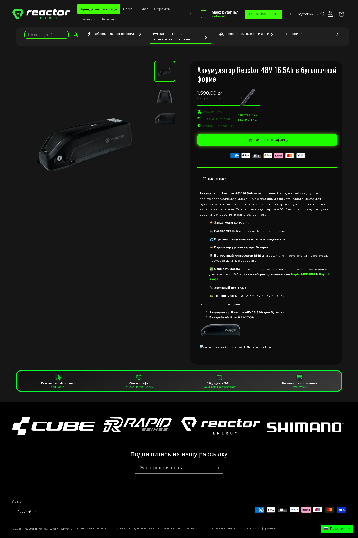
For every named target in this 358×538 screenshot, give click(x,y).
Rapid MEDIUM (303, 274)
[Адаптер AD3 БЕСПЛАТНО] (228, 105)
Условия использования (182, 528)
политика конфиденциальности (135, 528)
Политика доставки (220, 528)
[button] (322, 14)
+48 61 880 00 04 (263, 14)
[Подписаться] (217, 468)
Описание (214, 179)
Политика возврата (91, 528)
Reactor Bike (32, 528)
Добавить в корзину (270, 139)
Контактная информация (258, 528)
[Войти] (330, 14)
